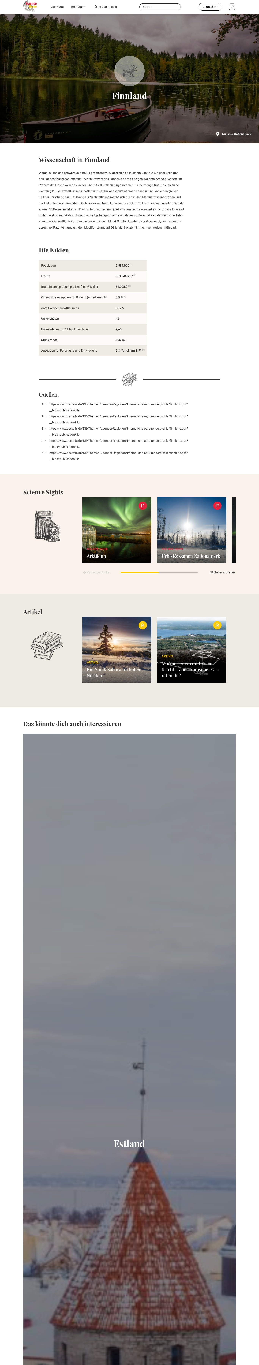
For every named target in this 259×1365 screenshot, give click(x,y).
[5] (143, 349)
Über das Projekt (106, 7)
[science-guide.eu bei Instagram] (232, 7)
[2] (134, 275)
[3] (129, 286)
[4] (125, 296)
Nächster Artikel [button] (220, 572)
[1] (131, 264)
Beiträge (77, 7)
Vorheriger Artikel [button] (98, 572)
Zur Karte (57, 7)
